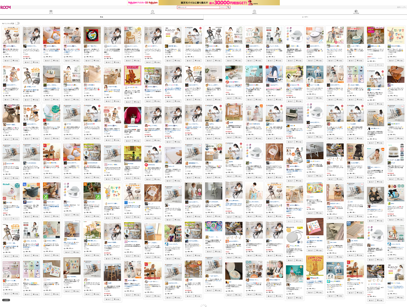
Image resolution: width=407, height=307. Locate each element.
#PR (368, 209)
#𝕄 (358, 284)
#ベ (72, 206)
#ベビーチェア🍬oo (69, 88)
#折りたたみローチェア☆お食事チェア (153, 90)
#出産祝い (67, 205)
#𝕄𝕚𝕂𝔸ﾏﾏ (73, 244)
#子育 (331, 130)
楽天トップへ (401, 7)
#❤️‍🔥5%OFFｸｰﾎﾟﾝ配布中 (10, 246)
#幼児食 (26, 247)
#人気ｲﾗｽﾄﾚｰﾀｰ (312, 240)
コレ (7, 60)
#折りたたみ (135, 206)
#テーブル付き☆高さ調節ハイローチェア (294, 171)
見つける (153, 11)
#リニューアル (392, 286)
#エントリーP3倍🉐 (251, 283)
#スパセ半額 (107, 245)
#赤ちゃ (239, 86)
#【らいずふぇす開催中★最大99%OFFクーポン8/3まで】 (173, 90)
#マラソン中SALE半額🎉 (295, 88)
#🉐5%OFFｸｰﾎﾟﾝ (89, 88)
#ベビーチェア (134, 207)
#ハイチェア (32, 245)
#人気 (126, 206)
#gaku (389, 206)
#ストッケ (55, 205)
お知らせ (254, 11)
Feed (51, 11)
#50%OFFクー (155, 130)
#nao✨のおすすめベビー (396, 288)
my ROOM (356, 11)
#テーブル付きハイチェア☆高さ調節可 (294, 210)
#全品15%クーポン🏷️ (376, 209)
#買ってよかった (68, 242)
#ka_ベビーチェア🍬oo (334, 49)
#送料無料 (311, 282)
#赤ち (47, 208)
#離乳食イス (330, 206)
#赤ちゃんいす (232, 86)
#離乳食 (52, 206)
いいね (16, 60)
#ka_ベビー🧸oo (210, 49)
